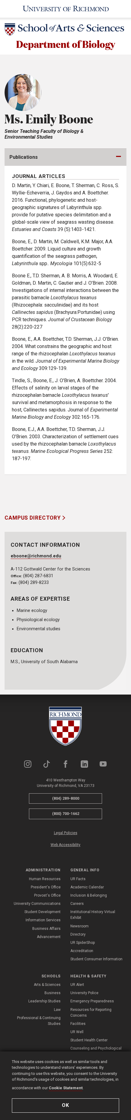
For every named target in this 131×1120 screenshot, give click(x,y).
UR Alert (77, 985)
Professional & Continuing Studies (39, 1021)
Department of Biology (65, 44)
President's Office (46, 887)
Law (57, 1010)
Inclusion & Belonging (88, 895)
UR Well (76, 1032)
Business (52, 993)
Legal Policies (65, 833)
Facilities (78, 1024)
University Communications (37, 903)
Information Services (43, 920)
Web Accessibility (65, 845)
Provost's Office (47, 895)
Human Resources (45, 879)
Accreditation (81, 951)
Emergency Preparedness (92, 1001)
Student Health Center (89, 1040)
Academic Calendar (87, 887)
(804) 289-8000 (65, 798)
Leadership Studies (44, 1001)
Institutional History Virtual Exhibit (92, 915)
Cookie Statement (66, 1088)
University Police (84, 993)
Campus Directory (33, 518)
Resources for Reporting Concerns (91, 1013)
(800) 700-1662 (65, 813)
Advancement (49, 937)
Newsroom (79, 926)
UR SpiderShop (82, 942)
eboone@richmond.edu (36, 556)
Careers (77, 903)
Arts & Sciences (47, 985)
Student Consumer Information (96, 959)
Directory (78, 934)
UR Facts (78, 879)
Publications (23, 157)
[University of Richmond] (65, 9)
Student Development (42, 912)
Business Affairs (46, 928)
